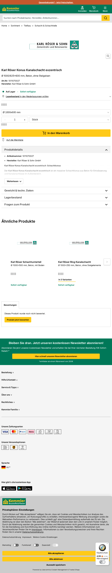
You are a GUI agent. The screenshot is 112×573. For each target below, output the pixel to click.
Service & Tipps (10, 387)
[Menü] (107, 544)
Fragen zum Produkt (17, 204)
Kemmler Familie (10, 409)
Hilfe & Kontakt (9, 380)
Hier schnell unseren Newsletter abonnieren (56, 356)
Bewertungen (10, 305)
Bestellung (7, 372)
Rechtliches (8, 402)
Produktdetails (13, 149)
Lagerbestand (13, 197)
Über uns (6, 394)
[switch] (102, 562)
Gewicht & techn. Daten (19, 190)
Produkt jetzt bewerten (18, 319)
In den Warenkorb (59, 133)
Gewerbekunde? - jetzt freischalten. (56, 2)
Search (106, 18)
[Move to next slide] (107, 261)
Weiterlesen (12, 181)
